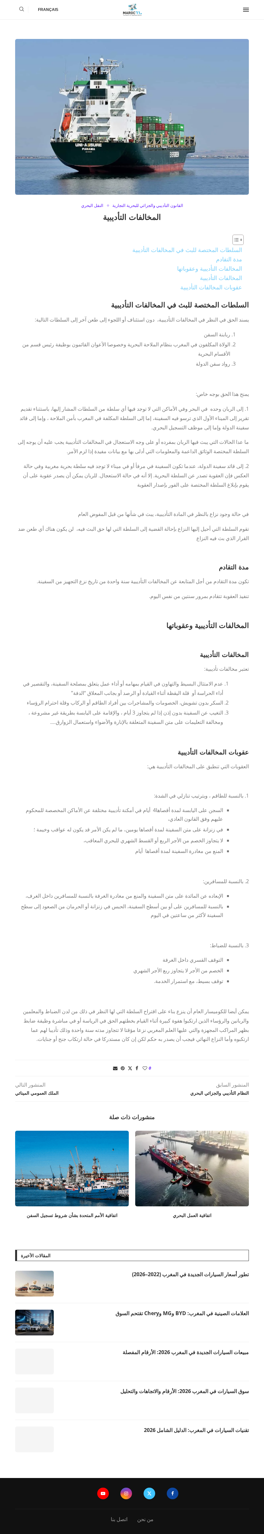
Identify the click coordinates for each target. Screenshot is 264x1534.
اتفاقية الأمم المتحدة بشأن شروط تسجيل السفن (72, 1215)
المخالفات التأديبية (221, 278)
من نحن (145, 1519)
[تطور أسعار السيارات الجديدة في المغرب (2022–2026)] (34, 1283)
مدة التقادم (229, 259)
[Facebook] (172, 1493)
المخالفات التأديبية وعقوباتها (209, 268)
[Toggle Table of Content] (235, 239)
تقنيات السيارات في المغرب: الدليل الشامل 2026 (196, 1430)
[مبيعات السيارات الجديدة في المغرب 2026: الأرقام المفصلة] (34, 1361)
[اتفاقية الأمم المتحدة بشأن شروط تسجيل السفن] (72, 1168)
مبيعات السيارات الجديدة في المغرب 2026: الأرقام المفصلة (186, 1352)
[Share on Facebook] (137, 1068)
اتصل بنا (119, 1519)
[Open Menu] (246, 10)
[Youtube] (103, 1493)
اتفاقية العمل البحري (192, 1215)
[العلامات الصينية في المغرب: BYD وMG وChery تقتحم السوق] (34, 1322)
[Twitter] (149, 1493)
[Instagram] (126, 1493)
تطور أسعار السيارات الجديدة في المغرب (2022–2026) (190, 1274)
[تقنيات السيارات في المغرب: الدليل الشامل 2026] (34, 1439)
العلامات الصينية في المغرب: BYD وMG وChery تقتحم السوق (182, 1313)
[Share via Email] (115, 1068)
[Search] (21, 10)
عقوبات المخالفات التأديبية (211, 287)
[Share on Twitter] (130, 1068)
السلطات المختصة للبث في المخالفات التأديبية (187, 250)
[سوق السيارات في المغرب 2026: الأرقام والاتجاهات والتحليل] (34, 1400)
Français (48, 9)
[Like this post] (145, 1068)
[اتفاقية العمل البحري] (192, 1168)
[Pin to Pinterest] (123, 1068)
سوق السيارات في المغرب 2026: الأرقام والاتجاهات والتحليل (184, 1391)
